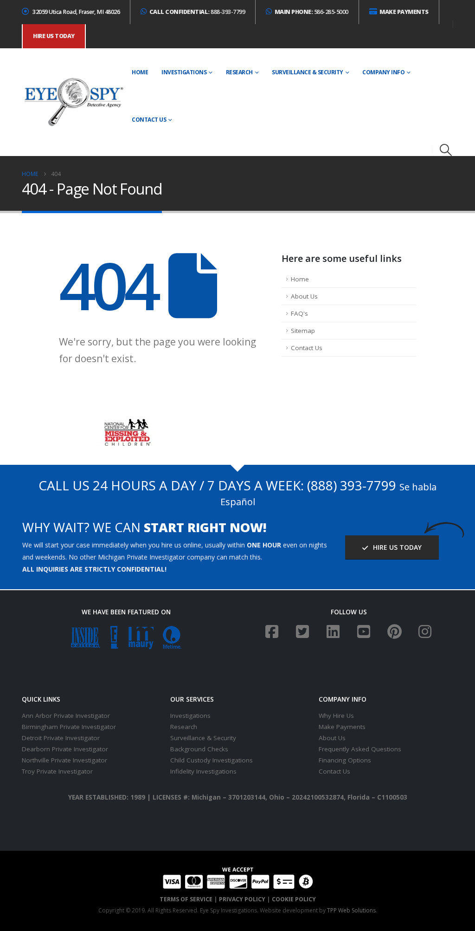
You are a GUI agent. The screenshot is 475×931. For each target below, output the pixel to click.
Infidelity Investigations (203, 771)
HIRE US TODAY (396, 547)
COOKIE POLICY (294, 899)
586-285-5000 (311, 12)
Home (140, 72)
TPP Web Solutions (351, 910)
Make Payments (342, 727)
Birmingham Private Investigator (69, 727)
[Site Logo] (73, 102)
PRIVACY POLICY (242, 899)
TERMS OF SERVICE (186, 899)
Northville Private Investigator (64, 760)
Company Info (383, 72)
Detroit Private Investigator (61, 738)
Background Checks (199, 749)
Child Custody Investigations (211, 760)
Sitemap (303, 330)
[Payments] (238, 877)
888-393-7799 (197, 12)
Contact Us (149, 120)
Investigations (183, 72)
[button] (446, 150)
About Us (304, 296)
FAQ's (299, 313)
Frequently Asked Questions (360, 749)
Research (239, 72)
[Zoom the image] (126, 423)
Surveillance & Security (307, 72)
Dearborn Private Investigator (65, 749)
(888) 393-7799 (351, 485)
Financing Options (345, 760)
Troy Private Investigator (57, 771)
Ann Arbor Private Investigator (66, 715)
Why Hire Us (336, 715)
